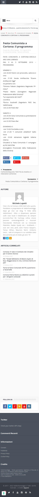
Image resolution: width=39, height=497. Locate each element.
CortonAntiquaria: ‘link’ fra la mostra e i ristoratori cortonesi (16, 173)
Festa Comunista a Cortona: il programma (22, 181)
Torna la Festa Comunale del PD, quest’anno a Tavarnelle (19, 269)
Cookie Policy (5, 456)
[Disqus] (19, 311)
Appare (26, 488)
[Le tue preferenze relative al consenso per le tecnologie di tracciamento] (4, 493)
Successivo (32, 179)
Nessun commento (23, 52)
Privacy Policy (5, 453)
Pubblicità (4, 451)
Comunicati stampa (10, 52)
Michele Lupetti (19, 203)
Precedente (7, 170)
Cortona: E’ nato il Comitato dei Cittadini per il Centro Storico (18, 253)
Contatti (3, 448)
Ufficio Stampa (14, 50)
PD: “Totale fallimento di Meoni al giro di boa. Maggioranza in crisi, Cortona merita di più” (19, 261)
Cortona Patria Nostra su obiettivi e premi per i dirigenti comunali (18, 276)
